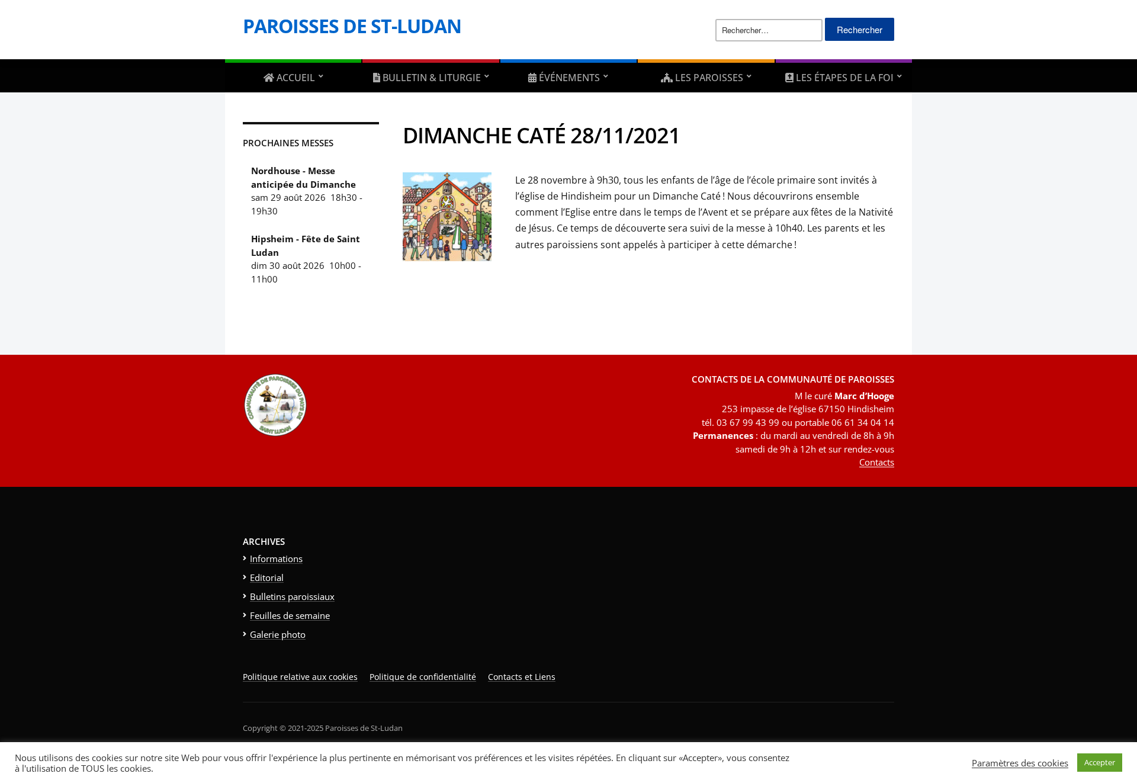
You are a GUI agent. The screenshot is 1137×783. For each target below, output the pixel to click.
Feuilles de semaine (290, 615)
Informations (276, 558)
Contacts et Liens (521, 676)
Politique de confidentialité (423, 676)
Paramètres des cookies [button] (1020, 763)
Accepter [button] (1099, 762)
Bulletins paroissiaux (292, 596)
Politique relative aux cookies (300, 676)
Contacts (876, 462)
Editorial (267, 577)
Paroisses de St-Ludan (352, 25)
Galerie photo (278, 634)
